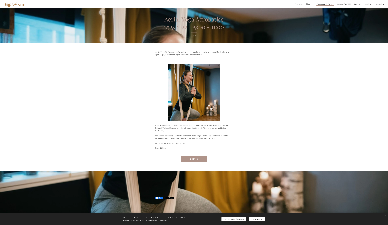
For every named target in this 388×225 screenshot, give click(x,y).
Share (160, 198)
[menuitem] (300, 4)
